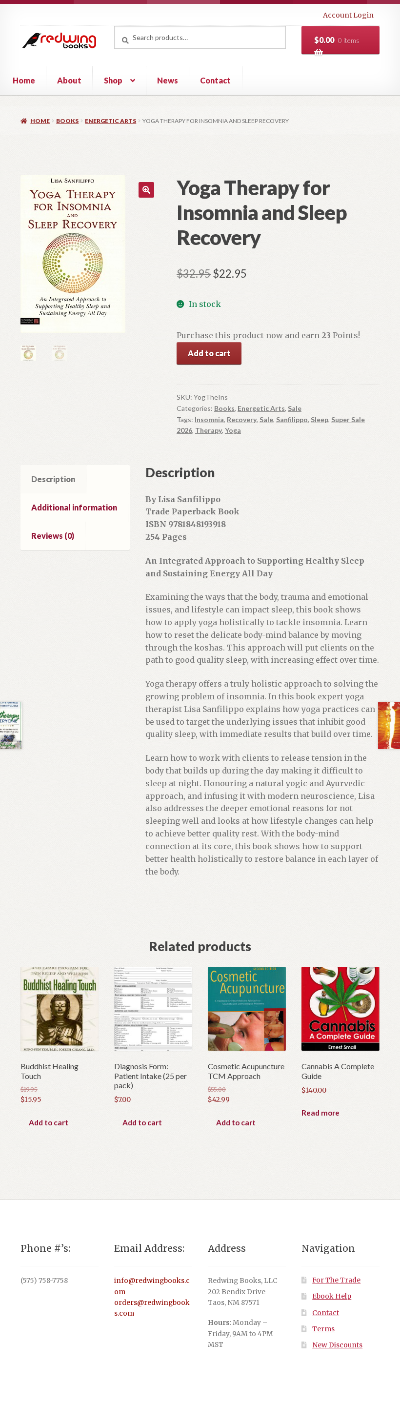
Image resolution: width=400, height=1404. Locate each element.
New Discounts (337, 1345)
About (69, 80)
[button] (146, 190)
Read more (320, 1112)
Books (67, 120)
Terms (323, 1329)
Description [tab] (53, 479)
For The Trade (336, 1280)
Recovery (242, 419)
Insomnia (209, 419)
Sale (294, 408)
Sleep (319, 419)
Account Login (348, 15)
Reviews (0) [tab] (52, 535)
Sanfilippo (292, 419)
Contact (215, 80)
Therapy (208, 430)
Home (24, 80)
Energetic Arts (110, 120)
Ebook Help (331, 1296)
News (167, 80)
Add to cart (209, 353)
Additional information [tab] (74, 507)
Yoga (233, 430)
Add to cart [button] (48, 1122)
